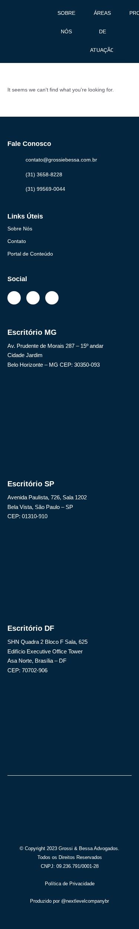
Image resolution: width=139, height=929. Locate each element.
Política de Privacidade (70, 883)
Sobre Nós (19, 229)
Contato (16, 241)
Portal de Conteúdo (30, 254)
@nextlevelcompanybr (85, 901)
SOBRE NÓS (66, 22)
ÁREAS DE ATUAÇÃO (102, 31)
